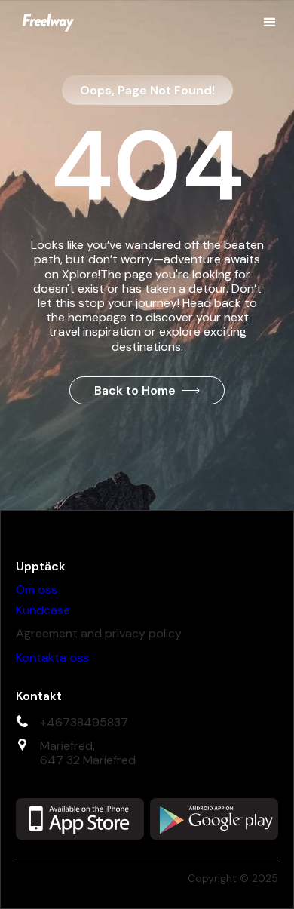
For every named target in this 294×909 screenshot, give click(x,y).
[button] (270, 22)
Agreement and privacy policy (99, 633)
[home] (44, 22)
